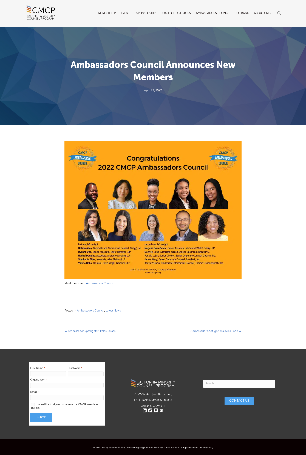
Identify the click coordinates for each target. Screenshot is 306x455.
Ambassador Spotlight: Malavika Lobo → (216, 331)
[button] (280, 13)
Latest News (113, 310)
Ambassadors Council (99, 283)
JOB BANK (242, 13)
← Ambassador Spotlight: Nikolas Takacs (89, 331)
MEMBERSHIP (107, 13)
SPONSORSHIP (145, 13)
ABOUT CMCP (263, 13)
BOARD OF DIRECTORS (176, 13)
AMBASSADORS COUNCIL (213, 13)
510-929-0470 (142, 394)
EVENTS (126, 13)
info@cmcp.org (162, 394)
